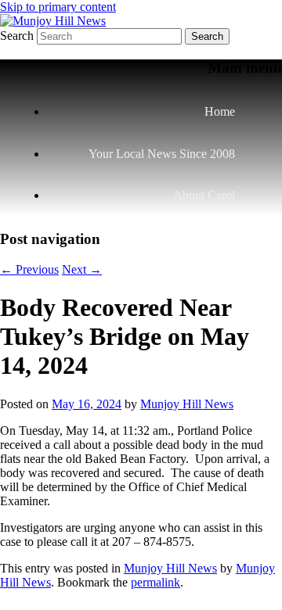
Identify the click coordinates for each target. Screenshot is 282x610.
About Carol (204, 195)
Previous (29, 269)
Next (82, 269)
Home (219, 111)
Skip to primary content (58, 6)
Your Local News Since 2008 (162, 153)
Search (17, 35)
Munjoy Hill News (186, 404)
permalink (155, 582)
